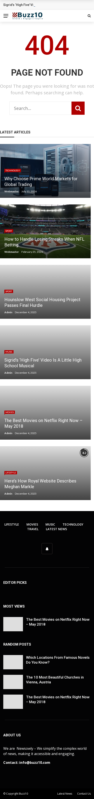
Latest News (56, 529)
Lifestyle (10, 472)
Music (8, 351)
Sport (8, 230)
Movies (9, 412)
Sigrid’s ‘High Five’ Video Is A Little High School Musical (43, 5)
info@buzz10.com (34, 762)
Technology (12, 170)
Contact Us (84, 793)
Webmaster (11, 191)
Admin (8, 312)
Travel (32, 529)
